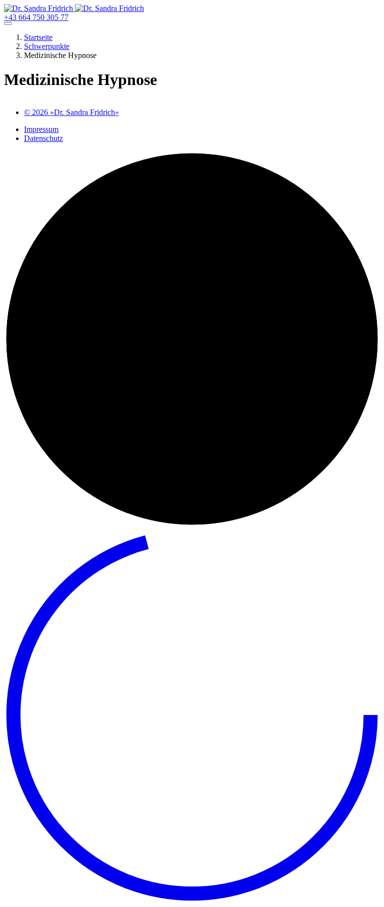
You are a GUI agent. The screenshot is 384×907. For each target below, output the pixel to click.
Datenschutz (43, 138)
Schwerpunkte (47, 46)
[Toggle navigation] (8, 23)
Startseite (38, 37)
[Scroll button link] (192, 900)
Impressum (41, 129)
